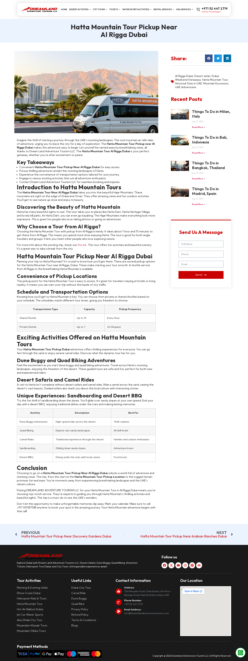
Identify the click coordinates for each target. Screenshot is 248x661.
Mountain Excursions (215, 83)
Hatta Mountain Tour (215, 79)
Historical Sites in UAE (188, 83)
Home (64, 9)
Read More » (198, 127)
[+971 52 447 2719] (198, 9)
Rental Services (163, 9)
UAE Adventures (185, 87)
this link (82, 245)
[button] (209, 58)
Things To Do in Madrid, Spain (205, 191)
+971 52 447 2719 (215, 8)
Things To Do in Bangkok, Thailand (208, 165)
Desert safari (202, 76)
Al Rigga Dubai (184, 76)
